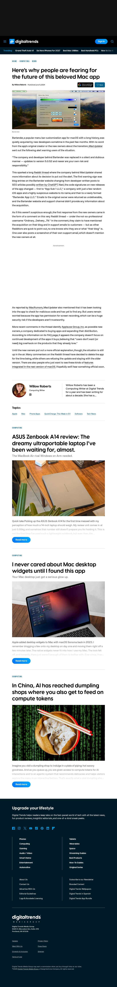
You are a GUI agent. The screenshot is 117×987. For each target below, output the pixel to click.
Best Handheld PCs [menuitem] (89, 50)
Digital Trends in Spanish (80, 893)
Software (78, 413)
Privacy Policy (43, 941)
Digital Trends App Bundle (80, 898)
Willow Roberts (20, 85)
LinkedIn (47, 828)
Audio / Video (25, 853)
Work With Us (17, 946)
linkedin (30, 394)
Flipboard (53, 828)
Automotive (24, 867)
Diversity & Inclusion (20, 951)
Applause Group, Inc (73, 326)
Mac (23, 413)
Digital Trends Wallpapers (80, 889)
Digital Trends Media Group (28, 969)
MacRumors (36, 307)
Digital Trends (18, 45)
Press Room (42, 946)
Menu (4, 41)
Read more (21, 539)
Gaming (23, 848)
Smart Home (25, 858)
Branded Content (76, 884)
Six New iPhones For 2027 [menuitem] (48, 50)
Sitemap (41, 951)
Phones (22, 839)
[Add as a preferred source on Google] (85, 84)
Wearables (74, 843)
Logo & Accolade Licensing (31, 898)
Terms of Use (17, 957)
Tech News (91, 413)
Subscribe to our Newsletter (81, 879)
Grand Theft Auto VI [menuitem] (24, 50)
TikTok (36, 828)
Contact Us (24, 884)
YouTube (30, 828)
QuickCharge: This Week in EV (57, 413)
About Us (23, 879)
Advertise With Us (27, 889)
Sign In (101, 41)
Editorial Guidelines (27, 893)
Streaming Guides (77, 853)
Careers (15, 941)
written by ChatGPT (47, 184)
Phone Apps (35, 413)
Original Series (76, 867)
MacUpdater (96, 146)
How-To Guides (76, 862)
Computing (24, 843)
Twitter (25, 828)
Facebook (13, 828)
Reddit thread (41, 172)
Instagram (19, 828)
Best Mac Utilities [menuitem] (70, 50)
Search (112, 41)
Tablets (72, 839)
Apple (14, 413)
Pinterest (42, 828)
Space (72, 848)
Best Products (75, 858)
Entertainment (26, 862)
